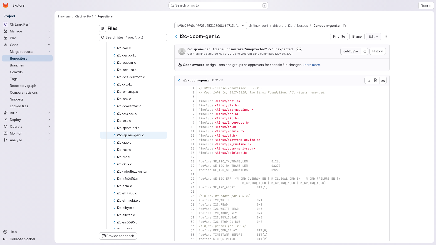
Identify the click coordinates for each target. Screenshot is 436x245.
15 (192, 148)
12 (192, 135)
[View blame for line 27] (178, 200)
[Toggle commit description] (299, 49)
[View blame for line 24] (178, 187)
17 (192, 157)
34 (192, 230)
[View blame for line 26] (178, 196)
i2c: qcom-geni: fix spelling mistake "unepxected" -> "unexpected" (240, 49)
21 (192, 174)
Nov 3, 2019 (226, 53)
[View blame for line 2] (178, 92)
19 (192, 166)
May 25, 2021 (283, 53)
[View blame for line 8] (178, 118)
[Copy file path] (344, 25)
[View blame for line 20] (178, 170)
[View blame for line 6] (178, 110)
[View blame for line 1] (178, 88)
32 (192, 222)
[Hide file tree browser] (102, 28)
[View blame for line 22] (178, 178)
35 (192, 235)
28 (192, 204)
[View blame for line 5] (178, 105)
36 (192, 239)
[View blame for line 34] (178, 230)
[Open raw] (375, 80)
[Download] (383, 80)
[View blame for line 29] (178, 209)
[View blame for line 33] (178, 226)
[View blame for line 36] (178, 239)
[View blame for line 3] (178, 97)
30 (192, 213)
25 (192, 192)
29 (192, 209)
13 (192, 140)
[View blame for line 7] (178, 114)
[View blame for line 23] (178, 183)
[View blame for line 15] (178, 148)
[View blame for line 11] (178, 131)
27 (192, 200)
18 (192, 161)
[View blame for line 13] (178, 140)
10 (192, 127)
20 (192, 170)
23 (192, 183)
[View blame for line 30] (178, 213)
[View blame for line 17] (178, 157)
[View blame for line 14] (178, 144)
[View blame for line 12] (178, 135)
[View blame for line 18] (178, 161)
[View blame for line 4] (178, 101)
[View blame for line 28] (178, 204)
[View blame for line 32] (178, 222)
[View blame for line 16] (178, 153)
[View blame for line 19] (178, 166)
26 (192, 196)
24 (192, 187)
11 (192, 131)
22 (192, 179)
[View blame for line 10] (178, 127)
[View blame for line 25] (178, 191)
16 (192, 153)
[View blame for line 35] (178, 235)
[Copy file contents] (368, 80)
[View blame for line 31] (178, 217)
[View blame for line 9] (178, 122)
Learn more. (312, 65)
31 (192, 217)
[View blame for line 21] (178, 174)
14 (192, 144)
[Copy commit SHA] (364, 51)
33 (192, 226)
